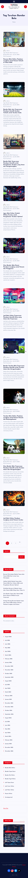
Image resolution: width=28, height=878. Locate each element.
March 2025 (8, 692)
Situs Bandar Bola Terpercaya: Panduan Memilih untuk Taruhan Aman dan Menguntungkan (13, 468)
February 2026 (8, 658)
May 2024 (7, 729)
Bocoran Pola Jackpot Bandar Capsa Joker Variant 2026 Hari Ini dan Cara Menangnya (13, 576)
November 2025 (9, 669)
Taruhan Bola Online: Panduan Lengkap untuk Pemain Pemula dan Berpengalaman (13, 417)
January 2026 (8, 662)
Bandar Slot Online (10, 775)
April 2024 (7, 732)
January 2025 (8, 699)
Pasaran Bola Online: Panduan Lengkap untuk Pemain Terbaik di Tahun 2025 (13, 60)
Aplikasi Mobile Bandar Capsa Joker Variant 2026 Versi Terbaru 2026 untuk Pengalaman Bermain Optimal (13, 583)
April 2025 (7, 688)
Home (14, 22)
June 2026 (7, 644)
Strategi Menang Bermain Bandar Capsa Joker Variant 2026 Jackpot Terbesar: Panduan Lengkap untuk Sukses (13, 602)
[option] (14, 835)
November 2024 (9, 706)
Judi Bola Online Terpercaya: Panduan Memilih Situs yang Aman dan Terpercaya (12, 317)
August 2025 (8, 681)
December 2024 (9, 703)
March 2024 (8, 736)
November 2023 (9, 751)
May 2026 (7, 647)
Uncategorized (8, 797)
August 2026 (8, 636)
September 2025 (9, 677)
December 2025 (9, 666)
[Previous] (21, 820)
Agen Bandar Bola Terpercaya (10, 52)
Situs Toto (5, 808)
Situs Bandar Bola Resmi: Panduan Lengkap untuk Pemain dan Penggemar (13, 267)
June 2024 (7, 725)
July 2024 (7, 721)
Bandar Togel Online (10, 778)
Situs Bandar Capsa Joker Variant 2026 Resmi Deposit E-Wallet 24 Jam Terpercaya (13, 595)
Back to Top (14, 875)
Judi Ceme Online (9, 786)
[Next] (23, 820)
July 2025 (7, 684)
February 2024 (8, 740)
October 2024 (8, 710)
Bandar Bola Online (10, 767)
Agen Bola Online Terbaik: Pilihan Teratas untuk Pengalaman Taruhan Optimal (13, 215)
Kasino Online (8, 793)
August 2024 (8, 717)
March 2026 (8, 655)
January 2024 (8, 743)
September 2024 (9, 714)
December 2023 (9, 747)
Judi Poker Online (9, 789)
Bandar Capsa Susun (10, 771)
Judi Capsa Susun (9, 782)
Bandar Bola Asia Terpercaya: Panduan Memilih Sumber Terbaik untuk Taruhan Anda (12, 111)
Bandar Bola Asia (7, 54)
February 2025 (8, 695)
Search (7, 551)
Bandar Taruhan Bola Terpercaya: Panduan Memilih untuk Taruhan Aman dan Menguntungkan (13, 367)
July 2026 (7, 640)
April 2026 (7, 651)
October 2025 (8, 673)
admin (7, 50)
